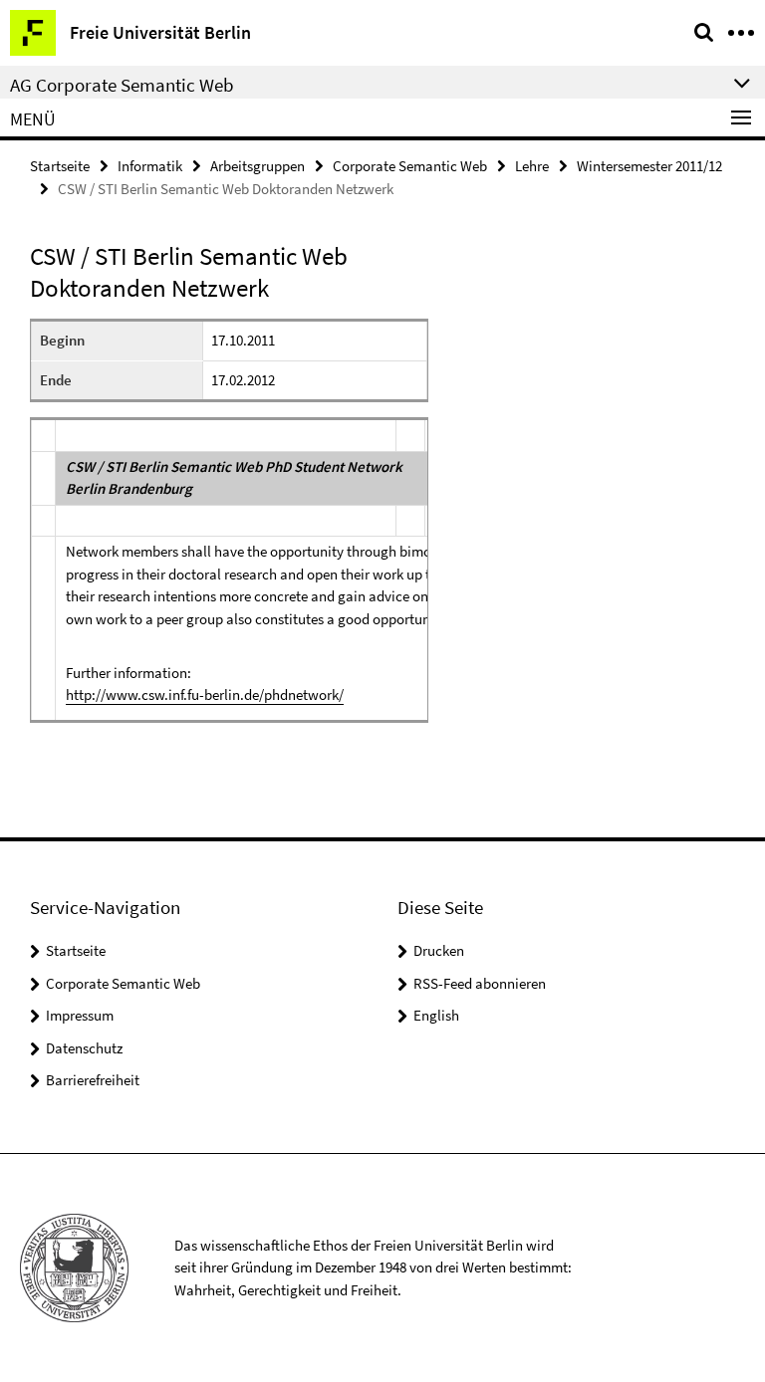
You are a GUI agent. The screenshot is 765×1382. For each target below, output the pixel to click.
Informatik (150, 165)
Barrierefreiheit (92, 1079)
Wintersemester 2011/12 (649, 165)
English (436, 1015)
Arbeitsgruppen (257, 165)
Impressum (80, 1015)
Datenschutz (84, 1047)
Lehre (532, 165)
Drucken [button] (438, 950)
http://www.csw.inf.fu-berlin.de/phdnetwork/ (205, 694)
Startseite (60, 165)
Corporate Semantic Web (410, 165)
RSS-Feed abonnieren (479, 983)
